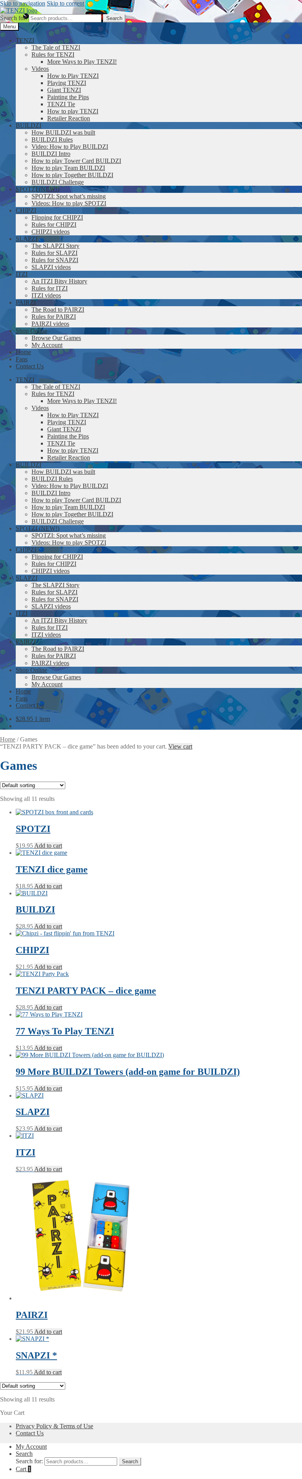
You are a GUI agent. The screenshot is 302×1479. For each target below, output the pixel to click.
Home (23, 352)
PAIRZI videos (50, 323)
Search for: (13, 18)
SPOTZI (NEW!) (37, 189)
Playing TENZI (66, 82)
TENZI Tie (61, 104)
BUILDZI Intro (50, 153)
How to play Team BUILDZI (68, 168)
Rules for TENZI (52, 54)
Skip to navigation (22, 3)
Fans (22, 359)
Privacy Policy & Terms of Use (54, 1426)
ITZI (22, 274)
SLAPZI (26, 238)
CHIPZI (26, 210)
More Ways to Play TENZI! (82, 61)
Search (114, 18)
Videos (40, 68)
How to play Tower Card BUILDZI (76, 160)
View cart (180, 746)
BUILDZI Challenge (57, 182)
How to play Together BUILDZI (72, 175)
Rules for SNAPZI (54, 260)
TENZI (25, 40)
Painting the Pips (68, 97)
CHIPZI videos (50, 231)
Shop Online (31, 330)
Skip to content (65, 3)
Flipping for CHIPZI (57, 217)
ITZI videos (46, 295)
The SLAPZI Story (55, 245)
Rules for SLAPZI (54, 253)
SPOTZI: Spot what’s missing (68, 196)
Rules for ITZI (49, 288)
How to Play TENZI (73, 75)
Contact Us (30, 366)
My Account (47, 345)
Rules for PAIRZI (53, 316)
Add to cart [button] (48, 845)
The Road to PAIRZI (57, 309)
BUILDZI (28, 125)
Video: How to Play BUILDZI (69, 146)
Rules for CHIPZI (53, 224)
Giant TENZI (64, 90)
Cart (23, 1469)
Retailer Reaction (68, 118)
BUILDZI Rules (52, 139)
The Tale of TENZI (55, 47)
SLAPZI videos (51, 267)
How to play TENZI (72, 111)
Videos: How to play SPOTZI (68, 203)
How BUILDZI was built (63, 132)
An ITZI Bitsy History (59, 281)
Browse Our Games (56, 338)
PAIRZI (26, 302)
